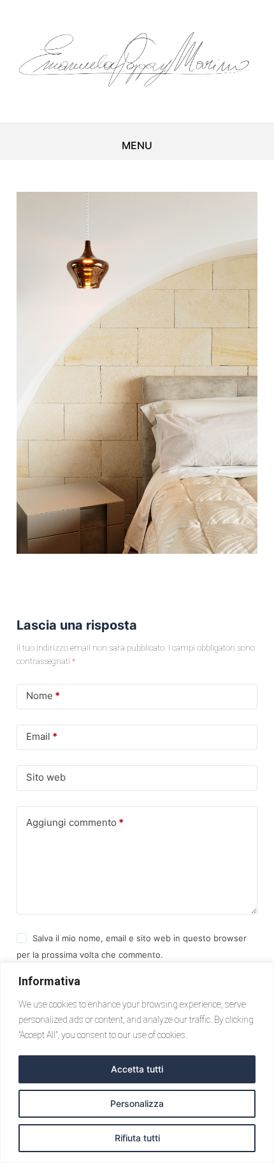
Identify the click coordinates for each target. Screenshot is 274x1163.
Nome (43, 696)
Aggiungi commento (75, 822)
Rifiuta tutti (137, 1137)
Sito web (46, 777)
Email (41, 736)
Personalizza (137, 1103)
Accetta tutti (137, 1069)
